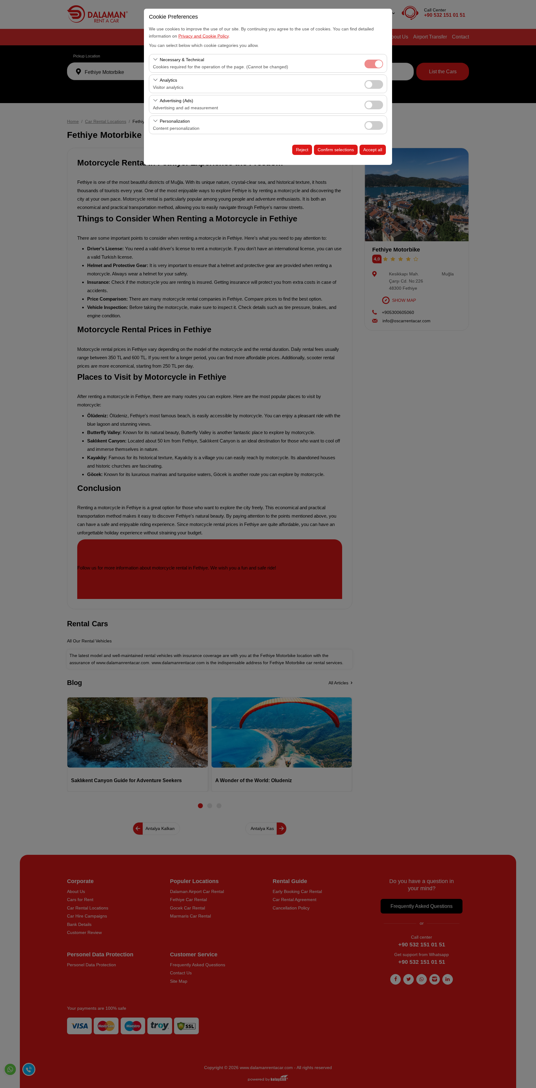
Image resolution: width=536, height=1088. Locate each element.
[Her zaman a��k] (373, 63)
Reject (302, 149)
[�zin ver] (373, 84)
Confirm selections (336, 149)
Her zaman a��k (373, 64)
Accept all (372, 149)
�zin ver (373, 84)
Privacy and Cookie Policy (203, 36)
